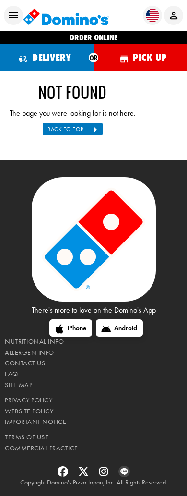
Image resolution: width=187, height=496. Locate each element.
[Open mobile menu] (13, 15)
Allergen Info (29, 353)
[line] (124, 474)
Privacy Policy (28, 400)
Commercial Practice (41, 448)
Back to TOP (65, 129)
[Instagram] (104, 474)
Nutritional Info (34, 342)
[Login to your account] (173, 15)
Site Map (18, 385)
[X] (84, 474)
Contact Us (25, 363)
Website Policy (29, 411)
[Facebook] (64, 474)
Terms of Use (26, 437)
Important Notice (35, 422)
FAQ (11, 374)
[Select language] (152, 15)
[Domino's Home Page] (66, 15)
